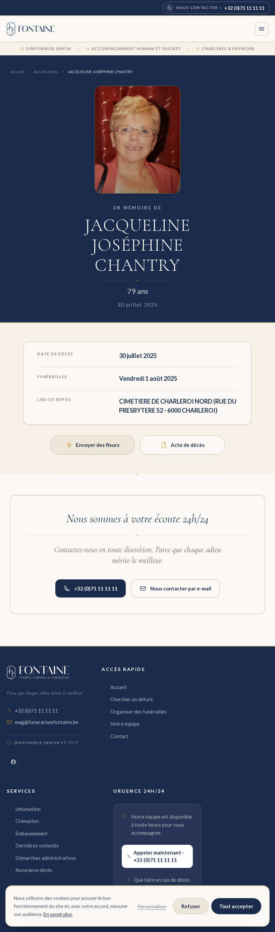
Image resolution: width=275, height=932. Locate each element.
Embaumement (31, 833)
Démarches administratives (45, 858)
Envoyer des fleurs (97, 445)
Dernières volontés (37, 845)
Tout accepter (236, 906)
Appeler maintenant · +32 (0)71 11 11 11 (158, 856)
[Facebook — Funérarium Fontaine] (13, 762)
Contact (119, 736)
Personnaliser (152, 906)
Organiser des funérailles (138, 712)
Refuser (190, 906)
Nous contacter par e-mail (180, 588)
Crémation (27, 821)
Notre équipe (125, 724)
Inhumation (28, 809)
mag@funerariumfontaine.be (46, 722)
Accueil (17, 71)
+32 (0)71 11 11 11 (96, 588)
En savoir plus (58, 914)
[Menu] (261, 29)
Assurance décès (33, 870)
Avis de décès (46, 71)
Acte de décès (188, 445)
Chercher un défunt (131, 699)
